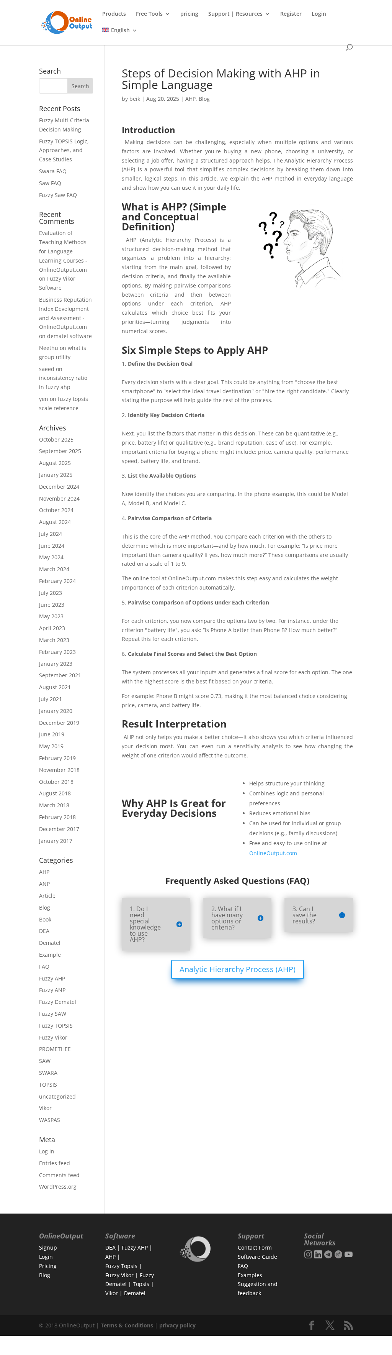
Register (291, 14)
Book (45, 919)
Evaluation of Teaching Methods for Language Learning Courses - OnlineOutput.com (63, 251)
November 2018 (59, 770)
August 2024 (55, 522)
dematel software (69, 336)
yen (43, 398)
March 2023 (54, 640)
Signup (48, 1247)
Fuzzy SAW (52, 1013)
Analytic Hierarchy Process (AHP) (238, 969)
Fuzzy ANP (52, 990)
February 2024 (57, 581)
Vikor (45, 1108)
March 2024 (54, 569)
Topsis (141, 1284)
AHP (190, 98)
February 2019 (57, 758)
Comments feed (59, 1175)
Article (47, 895)
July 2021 (50, 699)
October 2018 (56, 781)
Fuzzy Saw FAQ (58, 195)
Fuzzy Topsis (121, 1266)
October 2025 (56, 439)
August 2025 (55, 462)
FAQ (44, 966)
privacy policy (177, 1325)
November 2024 (59, 498)
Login (319, 14)
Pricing (48, 1266)
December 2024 (59, 486)
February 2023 (57, 651)
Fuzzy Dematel (57, 1001)
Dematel (49, 942)
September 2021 (60, 675)
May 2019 (51, 746)
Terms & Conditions (127, 1325)
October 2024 (56, 510)
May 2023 (51, 616)
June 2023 (51, 604)
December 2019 (59, 722)
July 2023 (50, 592)
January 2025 (55, 474)
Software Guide (257, 1256)
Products (114, 14)
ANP (44, 883)
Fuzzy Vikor (53, 1037)
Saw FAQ (50, 183)
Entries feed (54, 1163)
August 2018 (55, 793)
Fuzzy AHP (52, 978)
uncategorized (57, 1096)
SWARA (48, 1072)
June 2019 (51, 734)
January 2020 (55, 710)
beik (134, 98)
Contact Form (255, 1247)
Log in (46, 1151)
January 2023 (55, 663)
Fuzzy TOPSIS (56, 1025)
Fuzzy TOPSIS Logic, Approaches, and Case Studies (64, 150)
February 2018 (57, 817)
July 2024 (50, 533)
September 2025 (60, 451)
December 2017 (59, 829)
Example (50, 954)
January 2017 (55, 840)
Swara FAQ (53, 171)
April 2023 (52, 628)
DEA (44, 931)
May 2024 (51, 557)
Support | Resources (235, 14)
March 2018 (54, 805)
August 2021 (55, 687)
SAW (45, 1060)
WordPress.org (58, 1186)
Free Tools (149, 14)
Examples (250, 1275)
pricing (189, 14)
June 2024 (51, 545)
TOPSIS (48, 1084)
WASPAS (49, 1119)
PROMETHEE (55, 1049)
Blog (204, 98)
